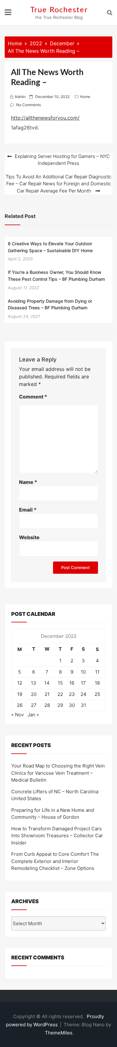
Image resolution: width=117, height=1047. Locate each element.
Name (28, 482)
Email (28, 510)
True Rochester (59, 10)
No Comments (28, 104)
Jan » (33, 715)
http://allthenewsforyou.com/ (45, 118)
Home (85, 96)
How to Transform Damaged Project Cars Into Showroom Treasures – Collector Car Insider (57, 836)
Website (29, 537)
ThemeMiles (58, 1033)
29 (60, 705)
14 (47, 683)
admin (20, 96)
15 (60, 683)
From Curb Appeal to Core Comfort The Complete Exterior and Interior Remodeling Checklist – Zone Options (55, 861)
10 (83, 672)
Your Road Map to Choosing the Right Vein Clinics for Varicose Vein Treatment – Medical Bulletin (58, 773)
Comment (33, 396)
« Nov (17, 715)
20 (34, 694)
